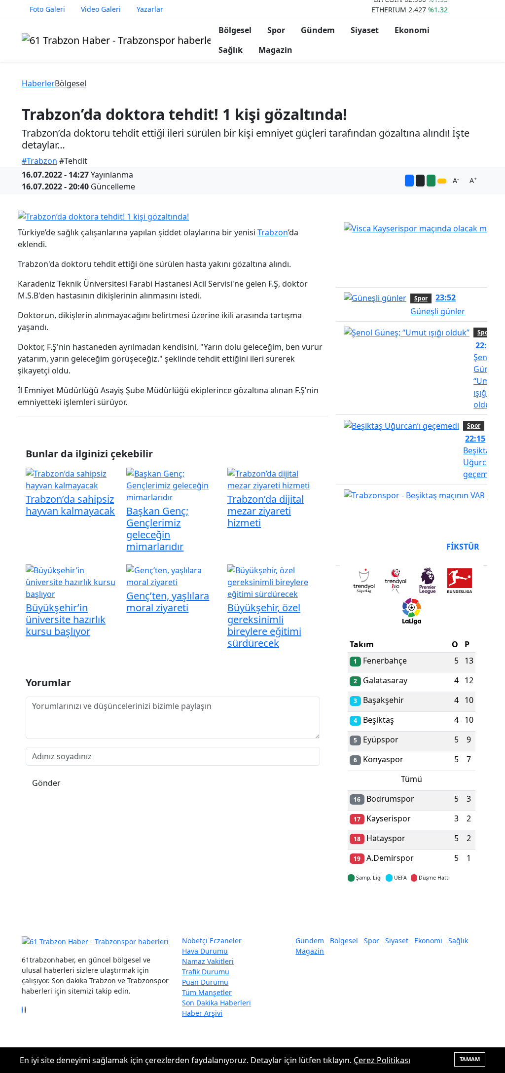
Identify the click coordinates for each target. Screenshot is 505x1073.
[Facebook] (22, 1009)
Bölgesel (235, 30)
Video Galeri (101, 9)
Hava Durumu (205, 951)
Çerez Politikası (382, 1060)
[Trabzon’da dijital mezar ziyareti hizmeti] (273, 479)
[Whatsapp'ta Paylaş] (431, 180)
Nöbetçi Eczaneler (212, 940)
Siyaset (365, 30)
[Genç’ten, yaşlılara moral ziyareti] (172, 575)
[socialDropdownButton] (441, 181)
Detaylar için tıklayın (411, 906)
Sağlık (230, 49)
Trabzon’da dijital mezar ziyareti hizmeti (265, 510)
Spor (276, 30)
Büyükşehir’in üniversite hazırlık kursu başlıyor (66, 619)
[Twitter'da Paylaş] (420, 180)
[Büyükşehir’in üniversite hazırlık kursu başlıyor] (72, 581)
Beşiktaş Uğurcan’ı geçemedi (481, 456)
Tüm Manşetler (207, 992)
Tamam (470, 1059)
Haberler (38, 83)
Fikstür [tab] (462, 546)
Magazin (275, 49)
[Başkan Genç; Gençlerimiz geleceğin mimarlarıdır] (172, 485)
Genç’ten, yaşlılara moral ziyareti (167, 601)
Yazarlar (150, 9)
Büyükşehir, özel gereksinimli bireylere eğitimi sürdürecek (264, 625)
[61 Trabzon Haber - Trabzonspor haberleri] (116, 39)
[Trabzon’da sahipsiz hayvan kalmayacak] (72, 479)
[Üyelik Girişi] (479, 9)
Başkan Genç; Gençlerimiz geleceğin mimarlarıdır (157, 528)
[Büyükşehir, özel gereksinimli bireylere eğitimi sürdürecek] (273, 581)
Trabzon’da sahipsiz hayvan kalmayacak (70, 505)
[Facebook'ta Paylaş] (409, 180)
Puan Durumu (205, 982)
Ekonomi (412, 30)
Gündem (318, 30)
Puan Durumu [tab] (374, 546)
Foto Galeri (47, 9)
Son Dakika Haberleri (216, 1002)
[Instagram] (28, 1009)
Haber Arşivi (202, 1013)
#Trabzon (39, 160)
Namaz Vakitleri (208, 961)
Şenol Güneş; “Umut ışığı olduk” (486, 375)
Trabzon (272, 232)
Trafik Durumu (205, 971)
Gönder (46, 782)
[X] (25, 1009)
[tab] (364, 582)
